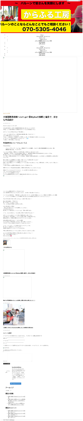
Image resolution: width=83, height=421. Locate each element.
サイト (4, 343)
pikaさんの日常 (6, 113)
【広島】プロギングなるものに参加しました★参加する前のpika (18, 327)
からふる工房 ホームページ (43, 36)
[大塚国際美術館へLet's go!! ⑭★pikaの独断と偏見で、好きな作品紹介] (5, 244)
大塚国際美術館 (23, 238)
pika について (43, 39)
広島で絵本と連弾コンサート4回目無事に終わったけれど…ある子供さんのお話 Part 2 (16, 401)
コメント (5, 361)
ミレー (18, 238)
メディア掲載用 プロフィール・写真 (43, 40)
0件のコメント (6, 239)
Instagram (42, 42)
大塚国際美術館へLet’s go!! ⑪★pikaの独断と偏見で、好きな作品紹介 (19, 273)
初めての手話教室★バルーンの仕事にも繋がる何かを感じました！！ (19, 300)
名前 (4, 338)
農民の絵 (34, 238)
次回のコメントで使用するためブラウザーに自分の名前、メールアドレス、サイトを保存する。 (27, 345)
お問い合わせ (42, 43)
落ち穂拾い (29, 238)
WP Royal (12, 419)
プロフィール (42, 37)
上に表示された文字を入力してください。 (13, 350)
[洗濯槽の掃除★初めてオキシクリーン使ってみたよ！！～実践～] (9, 244)
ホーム (42, 35)
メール (5, 340)
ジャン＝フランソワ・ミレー (10, 238)
